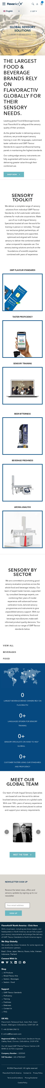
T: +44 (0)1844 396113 (10, 1029)
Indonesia (5, 954)
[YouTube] (2, 962)
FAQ (5, 1011)
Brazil (3, 951)
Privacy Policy (37, 1073)
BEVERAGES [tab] (9, 652)
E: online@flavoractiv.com (11, 1033)
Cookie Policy (22, 1082)
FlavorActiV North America (12, 1073)
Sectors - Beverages (11, 978)
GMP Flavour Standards (13, 992)
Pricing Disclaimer (31, 1078)
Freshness (7, 1002)
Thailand (13, 954)
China (9, 951)
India (32, 951)
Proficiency (8, 995)
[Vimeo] (7, 962)
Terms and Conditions (15, 1078)
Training (7, 998)
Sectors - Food (9, 982)
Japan (14, 951)
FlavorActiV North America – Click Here (19, 925)
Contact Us (8, 1008)
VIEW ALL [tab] (8, 645)
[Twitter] (11, 962)
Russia (26, 951)
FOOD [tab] (6, 658)
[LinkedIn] (15, 962)
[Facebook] (24, 962)
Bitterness (7, 1005)
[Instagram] (20, 962)
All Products (8, 972)
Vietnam (38, 951)
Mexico (21, 951)
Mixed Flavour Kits (11, 975)
